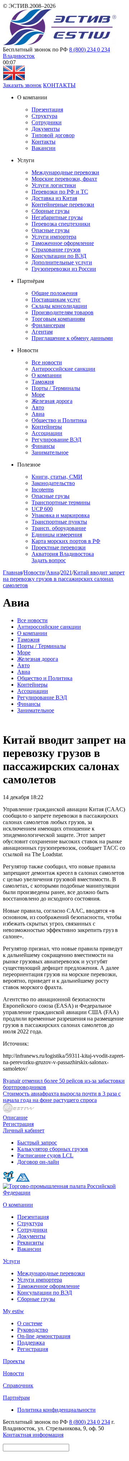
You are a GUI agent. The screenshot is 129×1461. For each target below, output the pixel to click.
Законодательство (53, 483)
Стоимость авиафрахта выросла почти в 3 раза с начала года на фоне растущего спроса (62, 1097)
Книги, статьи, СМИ (57, 477)
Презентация (47, 109)
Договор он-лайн (38, 1162)
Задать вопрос (49, 560)
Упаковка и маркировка (61, 515)
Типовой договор (53, 135)
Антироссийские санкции (63, 369)
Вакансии (44, 148)
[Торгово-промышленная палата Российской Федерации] (64, 1193)
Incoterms (43, 490)
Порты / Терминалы (56, 388)
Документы (46, 129)
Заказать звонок (22, 85)
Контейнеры (47, 427)
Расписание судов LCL (45, 1155)
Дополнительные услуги (62, 262)
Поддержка (31, 1343)
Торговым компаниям (58, 319)
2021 (66, 572)
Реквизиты (30, 1243)
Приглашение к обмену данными (72, 338)
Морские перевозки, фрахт (64, 179)
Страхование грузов (56, 249)
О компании (47, 375)
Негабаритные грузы (57, 217)
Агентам (42, 332)
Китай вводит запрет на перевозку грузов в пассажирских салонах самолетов (64, 578)
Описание (15, 1118)
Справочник (18, 1385)
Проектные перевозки (59, 547)
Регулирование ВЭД (56, 440)
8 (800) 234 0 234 (89, 49)
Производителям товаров (63, 312)
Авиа (38, 414)
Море (38, 395)
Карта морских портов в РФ (66, 541)
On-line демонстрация (43, 1336)
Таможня (43, 382)
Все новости (47, 362)
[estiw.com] (14, 79)
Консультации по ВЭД (59, 256)
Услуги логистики (54, 185)
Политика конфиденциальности (56, 1410)
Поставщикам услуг (56, 299)
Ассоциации (47, 433)
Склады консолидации (59, 306)
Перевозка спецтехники (61, 224)
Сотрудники (47, 122)
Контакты (44, 142)
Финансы (43, 446)
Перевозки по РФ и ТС (60, 192)
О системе (29, 1323)
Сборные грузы (51, 211)
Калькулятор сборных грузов (52, 1149)
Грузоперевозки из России (64, 269)
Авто (38, 407)
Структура (44, 116)
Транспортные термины (61, 502)
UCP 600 (42, 509)
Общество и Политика (59, 420)
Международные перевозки (65, 172)
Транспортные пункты (59, 522)
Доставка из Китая (54, 198)
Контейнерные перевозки (63, 204)
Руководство (32, 1330)
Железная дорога (52, 401)
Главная (12, 572)
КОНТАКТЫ (59, 85)
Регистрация (18, 1124)
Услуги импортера (54, 237)
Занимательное (50, 452)
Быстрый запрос (37, 1143)
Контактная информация (33, 1435)
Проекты (14, 1361)
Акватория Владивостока (63, 554)
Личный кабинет (23, 1130)
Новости (34, 572)
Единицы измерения (57, 535)
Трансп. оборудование (59, 528)
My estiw (13, 1311)
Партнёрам (16, 1398)
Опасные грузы (51, 230)
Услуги (11, 1261)
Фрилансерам (48, 325)
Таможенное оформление (63, 243)
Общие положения (54, 293)
